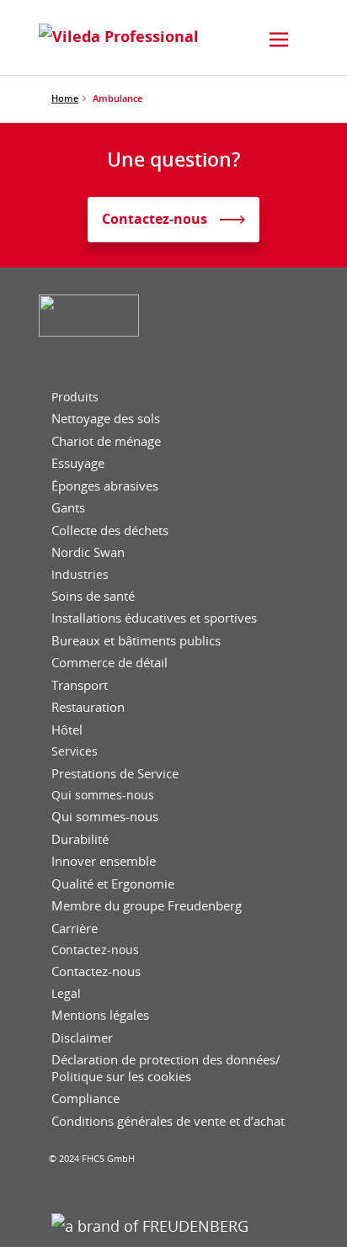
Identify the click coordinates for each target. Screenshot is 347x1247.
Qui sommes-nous (102, 795)
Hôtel (67, 730)
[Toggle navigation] (279, 39)
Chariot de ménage (106, 441)
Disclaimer (82, 1038)
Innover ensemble (103, 861)
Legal (66, 993)
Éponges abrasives (104, 486)
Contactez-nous (95, 950)
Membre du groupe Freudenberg (146, 906)
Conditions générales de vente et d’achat (168, 1121)
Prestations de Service (115, 774)
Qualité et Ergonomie (112, 884)
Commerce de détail (109, 663)
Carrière (74, 929)
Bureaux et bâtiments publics (136, 641)
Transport (79, 685)
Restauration (88, 707)
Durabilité (80, 839)
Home (64, 98)
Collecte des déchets (109, 531)
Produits (75, 397)
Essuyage (77, 463)
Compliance (85, 1098)
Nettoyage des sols (105, 419)
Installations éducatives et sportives (154, 618)
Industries (80, 574)
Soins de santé (93, 596)
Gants (68, 508)
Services (74, 751)
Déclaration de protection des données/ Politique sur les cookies (165, 1068)
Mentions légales (100, 1015)
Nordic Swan (88, 552)
